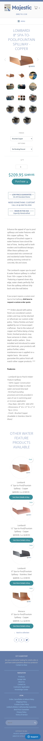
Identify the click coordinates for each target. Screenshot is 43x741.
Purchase (20, 181)
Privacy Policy (21, 712)
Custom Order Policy (21, 704)
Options (21, 143)
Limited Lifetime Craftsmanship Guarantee (21, 707)
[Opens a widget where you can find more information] (33, 737)
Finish (21, 133)
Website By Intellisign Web (21, 736)
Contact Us (21, 684)
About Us (21, 682)
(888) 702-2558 (21, 14)
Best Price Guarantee (21, 709)
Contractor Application (22, 687)
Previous (5, 61)
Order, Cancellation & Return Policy (21, 699)
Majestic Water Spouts (21, 733)
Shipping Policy (21, 702)
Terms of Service (22, 715)
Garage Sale (21, 679)
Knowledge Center (21, 689)
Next (38, 61)
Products (21, 677)
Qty (22, 160)
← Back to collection (21, 633)
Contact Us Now (21, 665)
